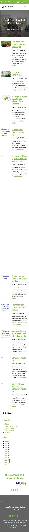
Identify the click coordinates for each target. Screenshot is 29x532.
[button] (11, 490)
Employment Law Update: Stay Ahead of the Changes (19, 100)
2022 (6, 451)
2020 (6, 456)
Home (8, 29)
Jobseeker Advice (9, 428)
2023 (6, 449)
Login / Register (23, 2)
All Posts (7, 424)
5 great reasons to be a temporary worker (20, 278)
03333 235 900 (8, 2)
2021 (6, 454)
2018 (6, 460)
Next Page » (9, 413)
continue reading (21, 90)
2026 (6, 443)
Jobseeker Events (9, 430)
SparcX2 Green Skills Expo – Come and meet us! (19, 388)
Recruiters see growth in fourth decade (19, 307)
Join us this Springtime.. (17, 73)
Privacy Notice (18, 520)
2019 (6, 458)
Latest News (8, 432)
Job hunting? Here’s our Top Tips (18, 132)
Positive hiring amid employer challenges (18, 44)
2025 (6, 445)
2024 (6, 447)
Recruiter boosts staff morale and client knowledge (19, 333)
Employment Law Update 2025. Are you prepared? (19, 158)
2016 (6, 464)
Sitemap (12, 520)
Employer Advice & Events (11, 426)
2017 (6, 462)
